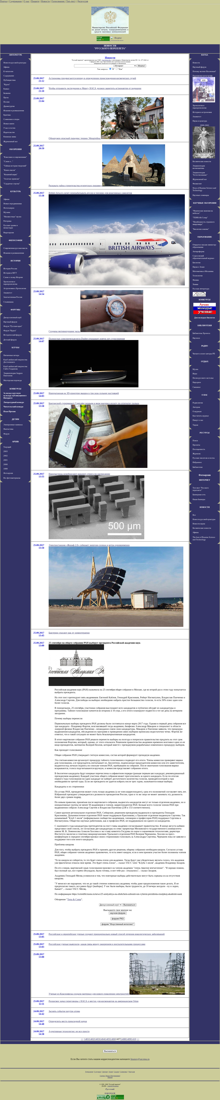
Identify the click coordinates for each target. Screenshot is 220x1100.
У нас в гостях (9, 128)
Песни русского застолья (203, 378)
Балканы (6, 93)
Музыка (6, 212)
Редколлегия (198, 403)
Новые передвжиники (12, 203)
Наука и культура (200, 121)
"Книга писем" (9, 170)
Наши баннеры (199, 499)
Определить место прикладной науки (68, 1021)
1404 (102, 1039)
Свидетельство (106, 60)
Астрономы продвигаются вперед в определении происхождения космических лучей (92, 78)
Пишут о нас (198, 420)
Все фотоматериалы (11, 478)
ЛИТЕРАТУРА (15, 55)
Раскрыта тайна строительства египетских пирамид (75, 185)
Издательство (9, 132)
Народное (197, 382)
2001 (5, 460)
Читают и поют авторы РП (204, 354)
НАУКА (204, 55)
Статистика (123, 1072)
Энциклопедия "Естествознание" (200, 173)
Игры (195, 373)
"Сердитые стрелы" (11, 183)
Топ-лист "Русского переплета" (201, 489)
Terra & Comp (74, 899)
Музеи (195, 369)
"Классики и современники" (15, 157)
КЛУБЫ (15, 347)
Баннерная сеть (199, 494)
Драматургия (9, 106)
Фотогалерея (8, 208)
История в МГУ (10, 273)
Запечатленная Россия (12, 297)
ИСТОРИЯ (15, 261)
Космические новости (202, 161)
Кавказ (6, 89)
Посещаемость (199, 449)
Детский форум (9, 340)
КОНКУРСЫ (15, 389)
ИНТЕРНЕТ (204, 480)
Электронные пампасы (13, 424)
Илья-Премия (9, 411)
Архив (111, 1072)
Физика (196, 280)
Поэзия (6, 102)
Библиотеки (197, 467)
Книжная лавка (9, 137)
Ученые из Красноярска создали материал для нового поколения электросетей (89, 994)
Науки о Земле (199, 267)
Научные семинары (201, 195)
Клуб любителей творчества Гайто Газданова (15, 367)
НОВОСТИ (205, 507)
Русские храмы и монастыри (10, 226)
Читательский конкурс (13, 406)
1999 (5, 469)
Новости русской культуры (14, 63)
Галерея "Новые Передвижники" (110, 1076)
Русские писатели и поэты (204, 458)
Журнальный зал (10, 141)
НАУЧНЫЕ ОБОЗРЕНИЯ (204, 203)
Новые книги (8, 123)
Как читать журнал (201, 416)
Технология (197, 275)
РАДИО (204, 346)
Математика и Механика (203, 271)
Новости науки (199, 524)
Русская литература (201, 289)
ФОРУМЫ (15, 310)
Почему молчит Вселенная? (204, 71)
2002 (5, 456)
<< (82, 1039)
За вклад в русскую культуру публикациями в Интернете (14, 395)
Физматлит (197, 183)
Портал (3, 1)
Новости (45, 1)
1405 (107, 1039)
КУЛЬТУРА (15, 191)
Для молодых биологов (204, 317)
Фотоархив (8, 473)
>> (138, 1039)
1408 (123, 1039)
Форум (6, 434)
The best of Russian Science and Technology (204, 538)
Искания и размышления (13, 110)
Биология (196, 262)
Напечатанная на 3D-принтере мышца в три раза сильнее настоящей (84, 393)
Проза (6, 97)
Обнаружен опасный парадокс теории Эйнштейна (75, 138)
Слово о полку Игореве (13, 277)
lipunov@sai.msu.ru (140, 1059)
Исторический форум (12, 335)
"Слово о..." (8, 161)
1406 (112, 1039)
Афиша (6, 67)
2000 (5, 464)
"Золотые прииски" (11, 179)
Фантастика (8, 429)
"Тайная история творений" (15, 166)
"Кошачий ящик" (10, 174)
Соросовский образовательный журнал (203, 257)
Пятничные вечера (11, 355)
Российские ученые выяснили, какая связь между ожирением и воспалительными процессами (97, 944)
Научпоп (196, 338)
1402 (91, 1039)
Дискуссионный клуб (12, 317)
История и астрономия (202, 112)
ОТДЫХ (204, 361)
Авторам (196, 407)
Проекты (196, 445)
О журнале (197, 411)
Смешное (197, 387)
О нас (26, 1)
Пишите (35, 1)
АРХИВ (15, 441)
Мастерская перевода (12, 380)
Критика (7, 115)
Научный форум (10, 322)
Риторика (7, 221)
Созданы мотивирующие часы (64, 331)
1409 (128, 1039)
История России (10, 268)
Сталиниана (8, 302)
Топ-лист (70, 1)
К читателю (8, 71)
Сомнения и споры (11, 119)
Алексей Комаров (113, 1086)
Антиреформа (198, 251)
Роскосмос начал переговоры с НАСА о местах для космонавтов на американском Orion (93, 1001)
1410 (133, 1039)
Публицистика (9, 80)
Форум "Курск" (9, 330)
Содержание (15, 1)
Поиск (195, 440)
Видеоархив (8, 232)
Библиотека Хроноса (201, 333)
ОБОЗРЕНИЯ (15, 149)
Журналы (197, 453)
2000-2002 (204, 125)
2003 (5, 451)
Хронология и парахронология (10, 282)
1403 (97, 1039)
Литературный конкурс (13, 402)
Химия (195, 284)
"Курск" (6, 84)
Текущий (7, 447)
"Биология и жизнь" (201, 229)
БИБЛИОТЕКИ (205, 325)
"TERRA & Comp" (200, 217)
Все (194, 515)
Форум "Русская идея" (12, 326)
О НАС (205, 395)
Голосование (58, 1)
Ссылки (116, 1072)
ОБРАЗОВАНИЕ (204, 237)
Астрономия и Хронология (14, 288)
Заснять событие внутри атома (64, 1011)
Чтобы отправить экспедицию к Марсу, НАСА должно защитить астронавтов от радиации (95, 88)
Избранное (197, 462)
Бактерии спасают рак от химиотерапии (69, 632)
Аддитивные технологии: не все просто (69, 1031)
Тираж (195, 425)
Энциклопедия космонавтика (199, 167)
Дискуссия (82, 1)
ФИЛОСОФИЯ (15, 240)
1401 (86, 1039)
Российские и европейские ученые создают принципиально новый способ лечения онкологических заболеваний (107, 934)
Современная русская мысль (15, 248)
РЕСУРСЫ (205, 433)
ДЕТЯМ (15, 419)
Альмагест (7, 293)
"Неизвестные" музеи (12, 216)
